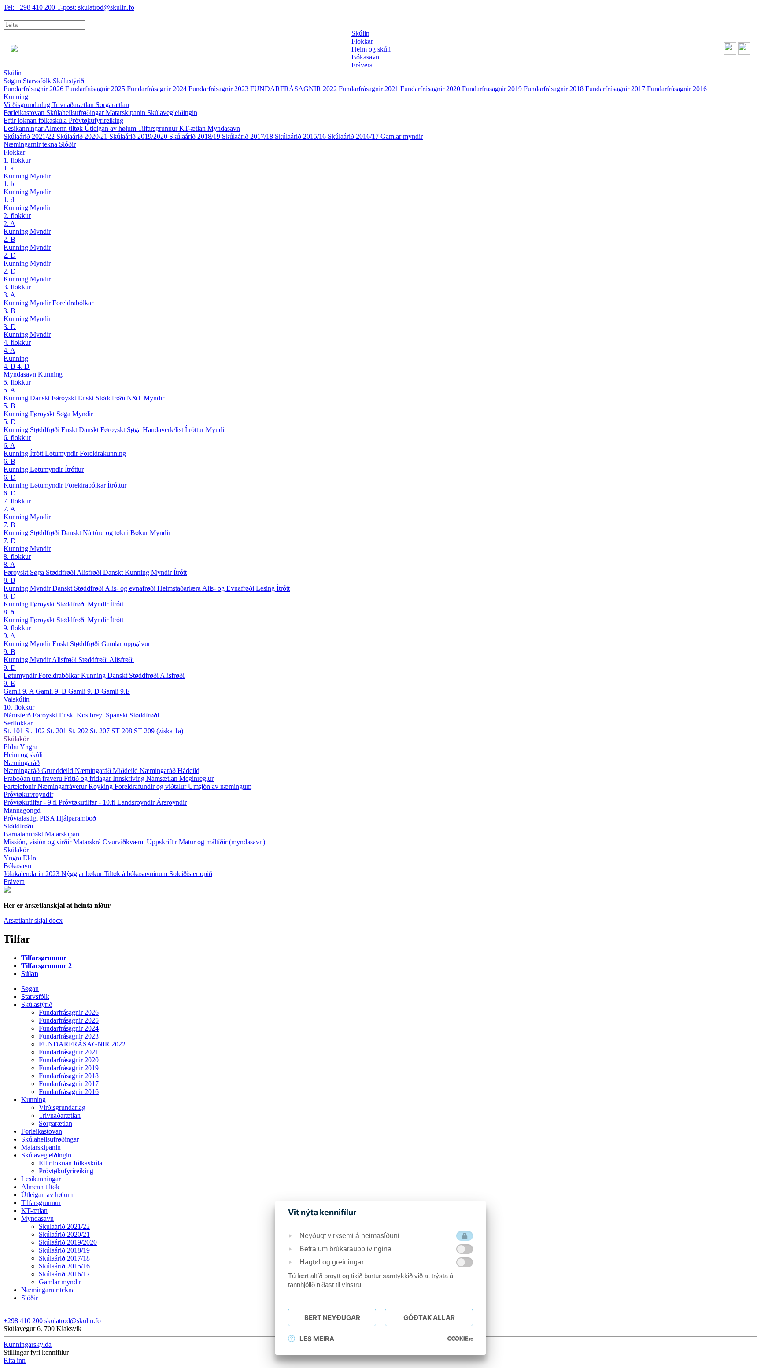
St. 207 (100, 731)
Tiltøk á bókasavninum (136, 873)
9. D (10, 667)
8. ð (9, 612)
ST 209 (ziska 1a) (158, 731)
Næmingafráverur (63, 786)
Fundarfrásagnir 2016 (677, 88)
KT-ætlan (193, 128)
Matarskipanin (126, 112)
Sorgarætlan (112, 104)
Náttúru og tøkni (106, 532)
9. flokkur (17, 628)
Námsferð (18, 715)
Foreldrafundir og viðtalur (151, 786)
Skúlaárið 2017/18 (248, 136)
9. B (9, 651)
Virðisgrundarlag (28, 104)
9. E (9, 683)
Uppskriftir (163, 842)
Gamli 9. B (52, 691)
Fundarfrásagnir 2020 (431, 88)
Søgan (13, 81)
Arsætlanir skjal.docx (33, 920)
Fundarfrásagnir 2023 (219, 88)
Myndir (40, 176)
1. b (9, 184)
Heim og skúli (23, 754)
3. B (9, 310)
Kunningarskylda (28, 1344)
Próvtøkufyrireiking (96, 120)
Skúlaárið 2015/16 (301, 136)
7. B (9, 525)
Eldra (12, 747)
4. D (23, 366)
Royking (102, 786)
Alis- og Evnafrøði (229, 588)
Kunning (16, 96)
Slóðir (67, 144)
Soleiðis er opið (190, 873)
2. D (10, 255)
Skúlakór (16, 739)
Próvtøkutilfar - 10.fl (88, 802)
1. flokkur (17, 160)
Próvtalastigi (22, 818)
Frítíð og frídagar (88, 778)
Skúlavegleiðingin (172, 112)
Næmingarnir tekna (31, 144)
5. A (9, 390)
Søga (64, 414)
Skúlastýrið (68, 81)
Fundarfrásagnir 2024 (157, 88)
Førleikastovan (25, 112)
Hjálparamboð (76, 818)
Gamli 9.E (115, 691)
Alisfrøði (90, 572)
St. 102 (36, 731)
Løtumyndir (62, 453)
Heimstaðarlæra (179, 588)
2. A (9, 223)
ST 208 (122, 731)
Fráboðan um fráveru (34, 778)
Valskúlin (17, 699)
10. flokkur (19, 707)
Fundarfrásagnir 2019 (493, 88)
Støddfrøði (111, 398)
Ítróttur (195, 429)
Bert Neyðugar (332, 1317)
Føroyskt (65, 398)
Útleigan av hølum (111, 128)
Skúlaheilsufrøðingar (76, 112)
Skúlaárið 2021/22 (30, 136)
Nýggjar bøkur (82, 873)
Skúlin (13, 73)
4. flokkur (17, 342)
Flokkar (14, 152)
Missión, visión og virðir (38, 842)
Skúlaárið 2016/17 (354, 136)
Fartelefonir (20, 786)
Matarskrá (88, 842)
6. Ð (10, 493)
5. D (10, 421)
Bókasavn (17, 865)
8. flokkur (17, 556)
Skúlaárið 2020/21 (82, 136)
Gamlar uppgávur (125, 643)
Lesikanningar (24, 128)
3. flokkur (17, 287)
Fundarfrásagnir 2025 (96, 88)
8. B (9, 580)
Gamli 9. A (20, 691)
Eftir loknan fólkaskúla (36, 120)
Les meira (316, 1339)
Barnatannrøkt (24, 834)
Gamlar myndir (401, 136)
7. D (10, 540)
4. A (9, 350)
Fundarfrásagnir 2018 (554, 88)
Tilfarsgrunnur (158, 128)
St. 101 (14, 731)
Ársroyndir (171, 802)
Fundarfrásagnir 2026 (34, 88)
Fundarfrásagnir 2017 (616, 88)
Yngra (28, 747)
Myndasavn (223, 128)
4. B (10, 366)
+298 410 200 (30, 7)
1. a (9, 168)
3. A (9, 295)
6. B (9, 461)
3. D (10, 326)
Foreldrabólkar (72, 303)
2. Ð (10, 271)
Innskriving (129, 778)
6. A (9, 445)
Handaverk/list (164, 429)
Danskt (41, 398)
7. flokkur (17, 501)
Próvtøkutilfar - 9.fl (31, 802)
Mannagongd (22, 810)
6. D (10, 477)
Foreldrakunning (103, 453)
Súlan (29, 973)
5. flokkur (17, 382)
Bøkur (140, 532)
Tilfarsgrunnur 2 (46, 965)
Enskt (87, 398)
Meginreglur (196, 778)
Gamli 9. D (84, 691)
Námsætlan (162, 778)
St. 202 (79, 731)
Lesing (266, 588)
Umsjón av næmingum (219, 786)
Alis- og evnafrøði (131, 588)
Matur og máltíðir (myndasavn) (222, 842)
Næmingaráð (22, 762)
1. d (9, 199)
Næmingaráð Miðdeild (107, 770)
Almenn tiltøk (64, 128)
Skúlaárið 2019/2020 (139, 136)
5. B (9, 406)
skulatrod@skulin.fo (95, 7)
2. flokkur (17, 215)
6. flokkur (17, 437)
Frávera (14, 881)
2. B (9, 239)
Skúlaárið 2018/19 (195, 136)
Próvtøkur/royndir (28, 794)
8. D (10, 596)
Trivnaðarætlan (74, 104)
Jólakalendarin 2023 (32, 873)
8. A (9, 564)
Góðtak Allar (429, 1317)
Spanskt (117, 715)
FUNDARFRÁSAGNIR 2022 (294, 88)
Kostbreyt (91, 715)
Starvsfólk (38, 81)
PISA (48, 818)
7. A (9, 509)
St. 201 (57, 731)
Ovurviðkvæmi (125, 842)
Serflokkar (18, 723)
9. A (9, 636)
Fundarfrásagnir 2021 (369, 88)
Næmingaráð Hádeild (169, 770)
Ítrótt (37, 453)
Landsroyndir (136, 802)
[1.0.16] (460, 1338)
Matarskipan (62, 834)
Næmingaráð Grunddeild (39, 770)
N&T (135, 398)
